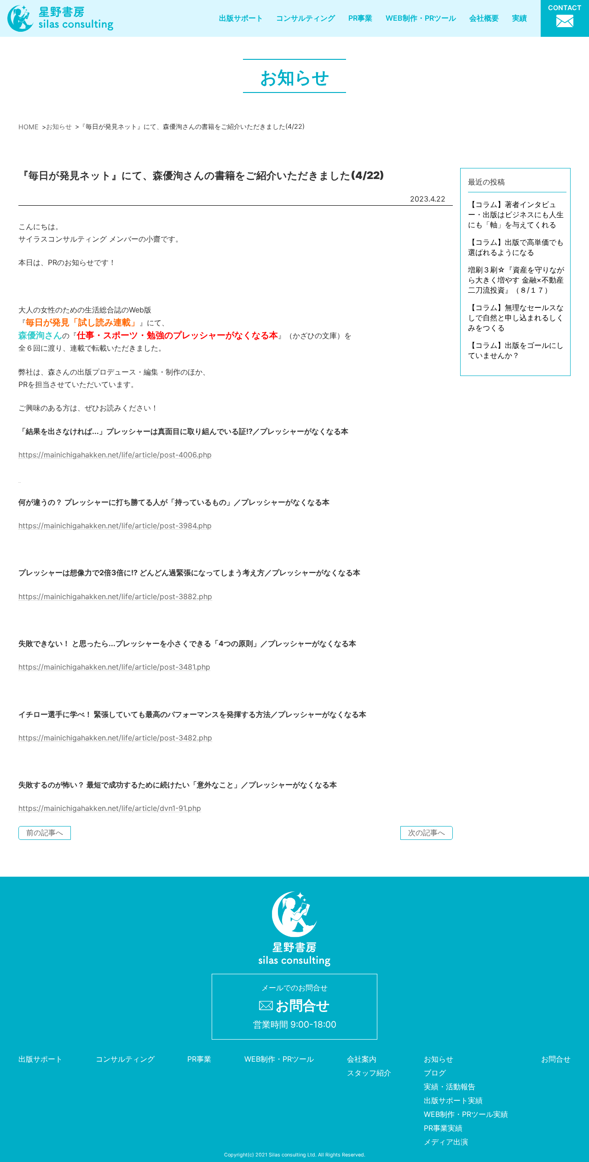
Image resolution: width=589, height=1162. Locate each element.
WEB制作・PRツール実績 (466, 1114)
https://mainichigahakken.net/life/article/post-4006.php (115, 454)
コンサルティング (305, 18)
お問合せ (556, 1059)
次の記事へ (426, 832)
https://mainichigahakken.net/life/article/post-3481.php (114, 666)
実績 (519, 18)
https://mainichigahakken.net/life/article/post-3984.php (115, 525)
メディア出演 (446, 1141)
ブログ (435, 1072)
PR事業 (360, 18)
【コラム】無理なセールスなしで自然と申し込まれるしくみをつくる (516, 317)
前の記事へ (44, 832)
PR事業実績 (443, 1128)
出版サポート (241, 18)
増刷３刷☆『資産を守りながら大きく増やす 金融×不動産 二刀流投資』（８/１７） (516, 280)
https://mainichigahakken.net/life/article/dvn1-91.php (109, 808)
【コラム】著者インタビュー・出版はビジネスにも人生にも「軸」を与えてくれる (516, 214)
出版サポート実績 (453, 1100)
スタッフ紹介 (369, 1072)
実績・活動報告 (449, 1086)
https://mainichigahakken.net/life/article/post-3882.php (115, 596)
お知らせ (438, 1059)
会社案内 (361, 1059)
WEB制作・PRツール (421, 18)
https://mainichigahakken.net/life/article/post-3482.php (115, 737)
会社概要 (484, 18)
